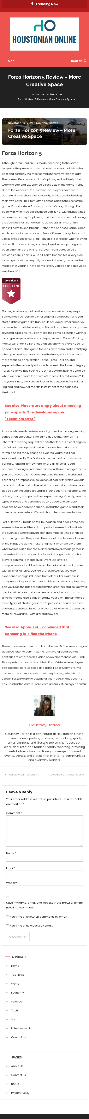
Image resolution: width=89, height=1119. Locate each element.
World (15, 984)
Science (16, 1002)
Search (76, 61)
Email (10, 868)
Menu (12, 61)
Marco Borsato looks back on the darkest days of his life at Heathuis (67, 774)
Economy (17, 993)
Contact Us (18, 1037)
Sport (14, 1019)
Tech (14, 1010)
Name (11, 853)
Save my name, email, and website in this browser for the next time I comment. (44, 905)
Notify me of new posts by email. (31, 926)
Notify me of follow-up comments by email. (38, 917)
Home (15, 966)
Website (11, 883)
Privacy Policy (20, 1093)
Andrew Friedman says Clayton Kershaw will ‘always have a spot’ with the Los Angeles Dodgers (25, 774)
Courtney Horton (47, 123)
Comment (14, 813)
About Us (17, 1066)
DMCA (15, 1084)
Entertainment (20, 1028)
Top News (17, 975)
